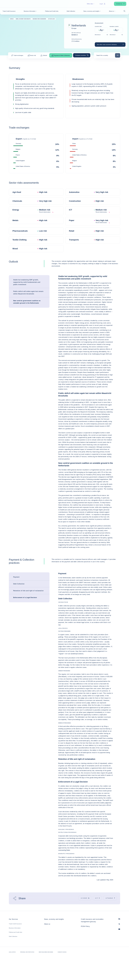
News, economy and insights (54, 919)
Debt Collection (18, 584)
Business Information (15, 928)
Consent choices (62, 952)
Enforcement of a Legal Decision (25, 597)
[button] (30, 11)
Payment (16, 577)
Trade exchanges (18, 55)
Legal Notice (12, 952)
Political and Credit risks (15, 932)
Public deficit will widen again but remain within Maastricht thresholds (28, 293)
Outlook (45, 55)
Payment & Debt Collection (62, 55)
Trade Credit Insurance (15, 923)
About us (47, 924)
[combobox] (104, 56)
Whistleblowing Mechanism (46, 952)
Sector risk (33, 55)
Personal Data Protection (27, 952)
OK (118, 55)
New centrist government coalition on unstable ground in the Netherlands (27, 302)
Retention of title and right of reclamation (28, 591)
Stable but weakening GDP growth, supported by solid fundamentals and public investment (26, 282)
